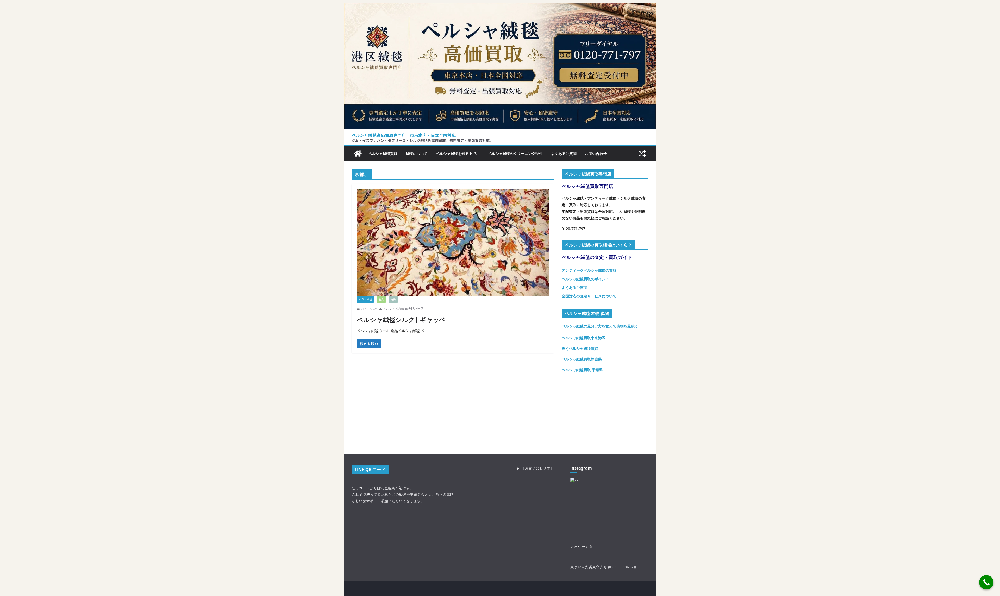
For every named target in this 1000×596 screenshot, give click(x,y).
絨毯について (417, 153)
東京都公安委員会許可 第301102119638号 (603, 566)
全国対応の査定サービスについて (589, 296)
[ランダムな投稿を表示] (642, 153)
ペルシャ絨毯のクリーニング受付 (515, 153)
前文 (381, 299)
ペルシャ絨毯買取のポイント (585, 278)
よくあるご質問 (564, 153)
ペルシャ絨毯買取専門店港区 (403, 308)
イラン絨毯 (365, 299)
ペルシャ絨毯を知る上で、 (458, 153)
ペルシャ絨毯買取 (382, 153)
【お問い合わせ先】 (537, 468)
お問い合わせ (596, 153)
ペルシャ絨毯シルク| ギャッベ (401, 319)
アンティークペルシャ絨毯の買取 (589, 270)
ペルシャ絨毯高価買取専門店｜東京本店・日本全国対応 (404, 135)
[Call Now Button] (986, 582)
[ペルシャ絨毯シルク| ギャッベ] (453, 242)
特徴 (393, 299)
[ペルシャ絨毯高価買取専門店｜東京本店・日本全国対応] (500, 6)
